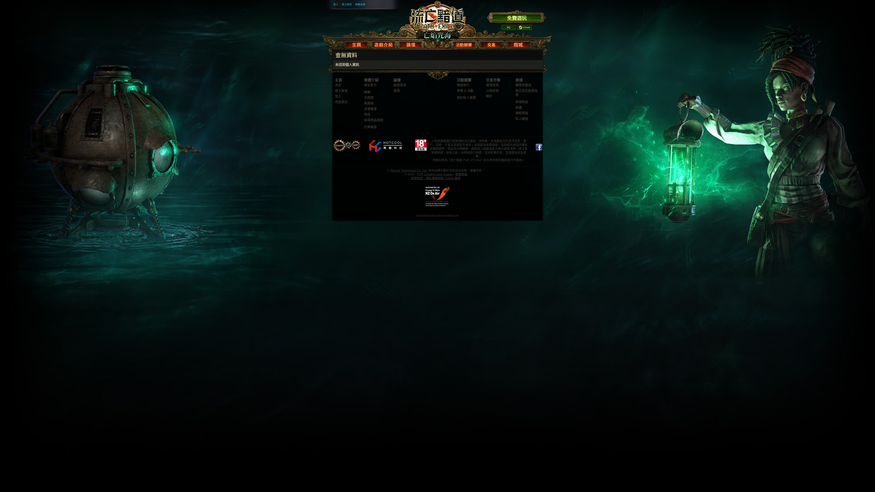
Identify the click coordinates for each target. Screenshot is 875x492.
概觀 (367, 92)
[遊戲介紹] (383, 43)
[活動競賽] (464, 43)
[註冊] (516, 17)
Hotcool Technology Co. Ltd (408, 170)
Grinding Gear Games (438, 174)
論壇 (397, 80)
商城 (519, 80)
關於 (489, 96)
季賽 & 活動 (465, 90)
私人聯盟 (521, 118)
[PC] (509, 27)
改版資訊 (341, 102)
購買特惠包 (523, 85)
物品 (367, 114)
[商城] (518, 43)
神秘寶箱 (521, 113)
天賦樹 (369, 97)
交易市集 (493, 80)
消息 (338, 85)
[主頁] (357, 43)
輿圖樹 (369, 103)
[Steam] (525, 27)
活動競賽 (464, 80)
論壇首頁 (400, 85)
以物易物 (492, 90)
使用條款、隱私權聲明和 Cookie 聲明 (436, 178)
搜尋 (397, 90)
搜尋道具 (492, 85)
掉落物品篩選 (373, 120)
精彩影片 (370, 85)
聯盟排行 (463, 85)
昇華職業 (370, 109)
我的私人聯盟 (466, 97)
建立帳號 (347, 4)
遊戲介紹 (371, 80)
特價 (518, 107)
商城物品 (521, 102)
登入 (335, 4)
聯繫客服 (360, 4)
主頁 (338, 80)
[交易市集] (491, 43)
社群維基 (370, 127)
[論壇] (410, 43)
